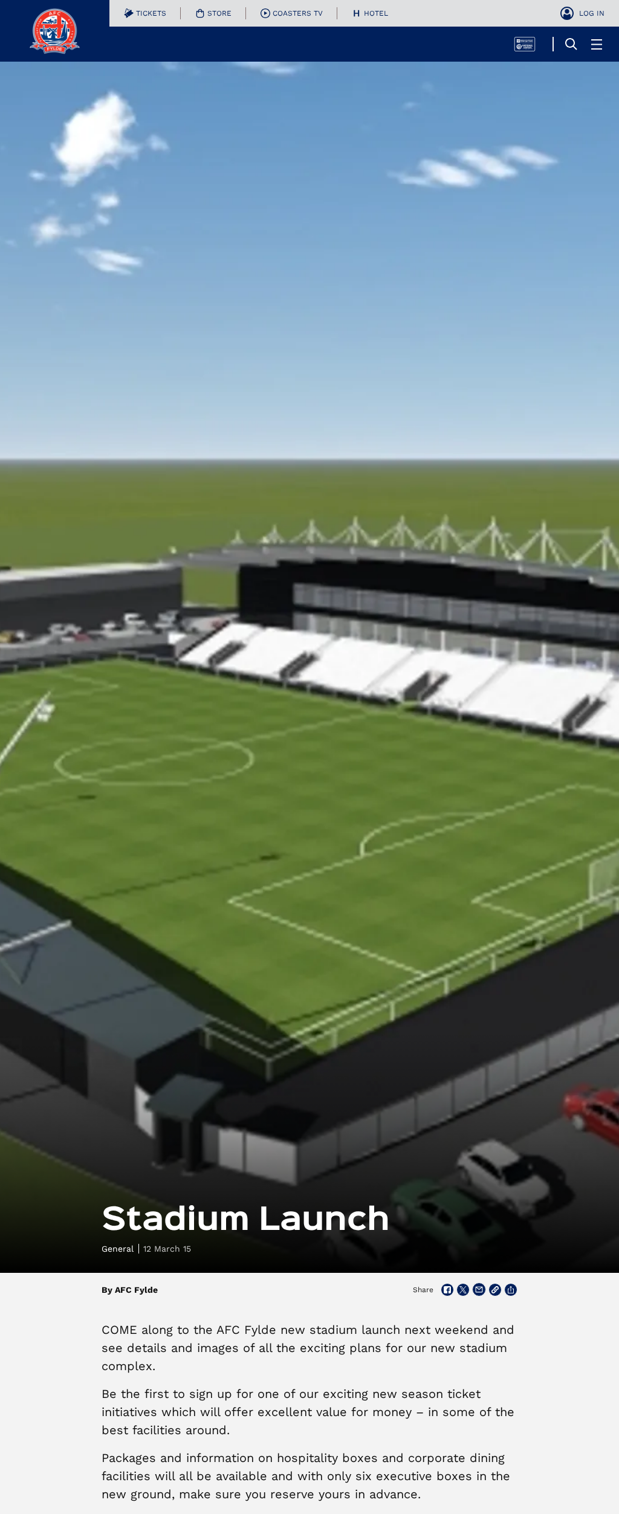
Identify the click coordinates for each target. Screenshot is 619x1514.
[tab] (145, 13)
